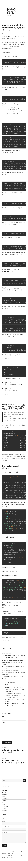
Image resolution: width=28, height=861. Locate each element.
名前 (3, 716)
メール (4, 722)
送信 (5, 845)
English (4, 792)
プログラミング (5, 810)
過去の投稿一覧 (5, 786)
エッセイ (4, 800)
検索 (24, 780)
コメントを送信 (7, 742)
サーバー (10, 33)
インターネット (5, 798)
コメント (4, 728)
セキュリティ (5, 806)
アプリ (3, 796)
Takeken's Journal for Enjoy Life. (11, 11)
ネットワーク (5, 808)
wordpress (4, 794)
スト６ (3, 804)
